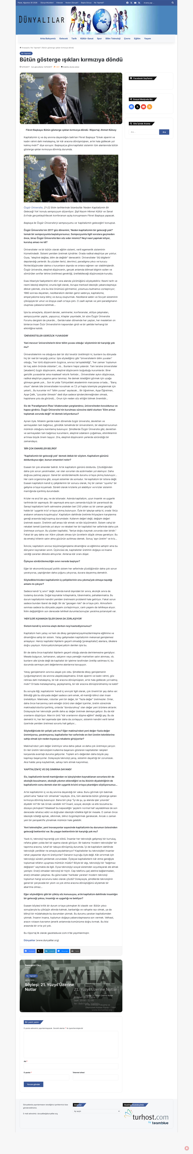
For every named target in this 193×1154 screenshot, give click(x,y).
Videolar (59, 3)
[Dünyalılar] (96, 20)
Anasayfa (25, 48)
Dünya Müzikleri (47, 3)
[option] (71, 986)
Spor (99, 38)
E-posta (28, 1072)
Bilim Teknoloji (113, 38)
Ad (25, 1061)
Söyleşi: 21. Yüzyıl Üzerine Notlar (49, 987)
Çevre (127, 38)
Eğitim (137, 38)
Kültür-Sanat (86, 38)
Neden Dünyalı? (72, 3)
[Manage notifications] (187, 1148)
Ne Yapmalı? (99, 3)
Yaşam (147, 38)
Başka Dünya (86, 3)
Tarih (74, 38)
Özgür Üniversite (33, 207)
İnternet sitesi (79, 1072)
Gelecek (63, 38)
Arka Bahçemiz (48, 38)
